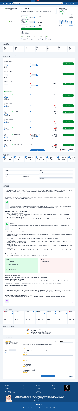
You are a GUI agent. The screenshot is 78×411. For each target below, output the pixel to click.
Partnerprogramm (39, 389)
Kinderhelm (17, 191)
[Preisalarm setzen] (56, 13)
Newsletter (53, 388)
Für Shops (38, 385)
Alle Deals (7, 385)
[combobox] (37, 3)
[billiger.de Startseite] (8, 3)
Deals (37, 0)
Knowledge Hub (38, 392)
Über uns (23, 385)
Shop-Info (32, 111)
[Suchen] (62, 3)
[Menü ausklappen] (12, 5)
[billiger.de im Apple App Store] (68, 386)
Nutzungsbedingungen (42, 407)
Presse (23, 388)
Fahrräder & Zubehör (17, 5)
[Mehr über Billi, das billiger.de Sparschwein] (9, 398)
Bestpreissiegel (7, 389)
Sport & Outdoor (10, 5)
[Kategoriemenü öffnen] (4, 3)
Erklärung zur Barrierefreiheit (50, 407)
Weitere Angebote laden (37, 150)
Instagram (53, 385)
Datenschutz (25, 407)
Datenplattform (7, 388)
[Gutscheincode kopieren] (34, 17)
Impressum (37, 407)
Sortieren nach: (57, 341)
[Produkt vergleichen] (56, 11)
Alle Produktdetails (30, 12)
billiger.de (5, 5)
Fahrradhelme (35, 5)
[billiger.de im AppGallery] (68, 390)
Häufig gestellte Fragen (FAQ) (10, 392)
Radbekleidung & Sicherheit (27, 5)
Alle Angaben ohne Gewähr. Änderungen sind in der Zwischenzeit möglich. (53, 396)
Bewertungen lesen (48, 375)
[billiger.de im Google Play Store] (68, 388)
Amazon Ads (38, 391)
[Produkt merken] (56, 9)
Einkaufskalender (8, 391)
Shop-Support (38, 388)
